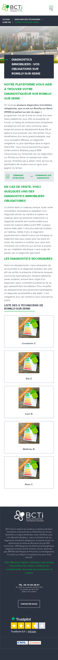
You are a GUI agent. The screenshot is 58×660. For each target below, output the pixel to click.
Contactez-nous (29, 604)
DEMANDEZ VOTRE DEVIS (18, 177)
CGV (6, 562)
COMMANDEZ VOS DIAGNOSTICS (43, 177)
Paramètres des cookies (22, 565)
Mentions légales (19, 562)
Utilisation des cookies (42, 562)
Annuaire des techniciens (36, 569)
